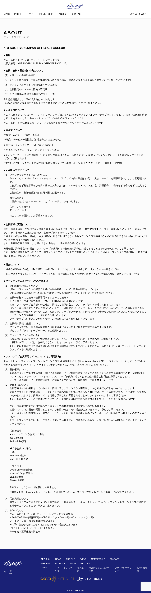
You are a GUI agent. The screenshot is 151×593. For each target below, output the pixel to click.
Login (143, 14)
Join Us (133, 14)
